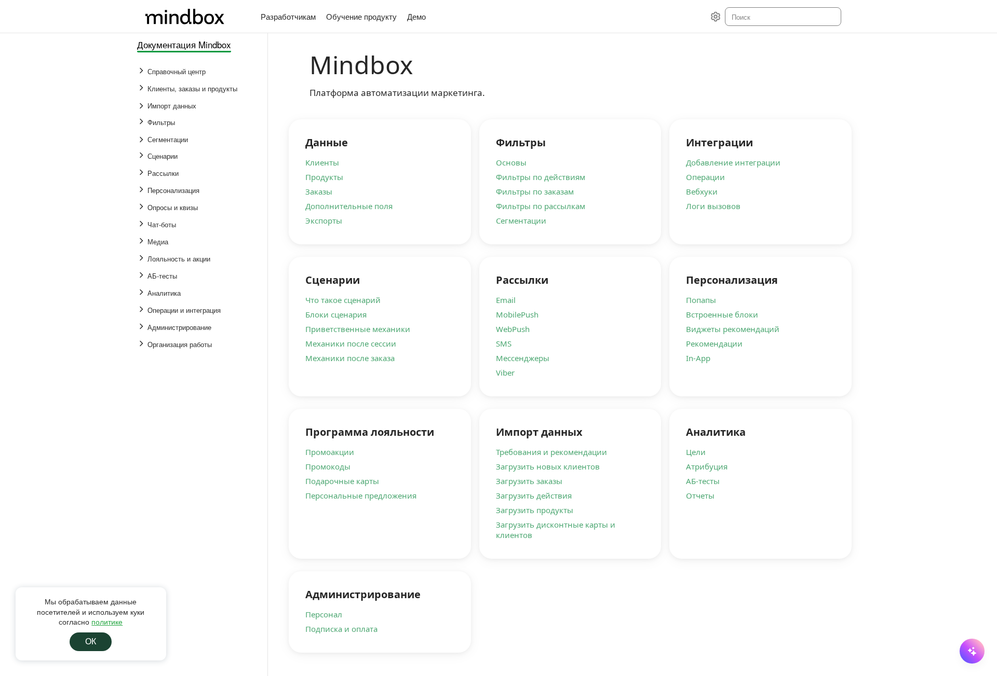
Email (506, 300)
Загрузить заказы (529, 481)
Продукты (324, 177)
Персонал (323, 614)
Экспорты (323, 220)
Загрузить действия (534, 495)
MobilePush (517, 314)
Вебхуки (702, 191)
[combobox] (782, 16)
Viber (505, 372)
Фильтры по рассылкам (540, 206)
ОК (90, 641)
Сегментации (521, 220)
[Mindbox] (194, 16)
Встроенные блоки (722, 314)
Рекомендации (714, 343)
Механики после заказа (350, 358)
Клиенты (322, 162)
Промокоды (328, 466)
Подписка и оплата (341, 629)
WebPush (513, 329)
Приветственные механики (357, 329)
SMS (503, 343)
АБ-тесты (703, 481)
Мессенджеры (522, 358)
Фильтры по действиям (540, 177)
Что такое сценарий (343, 300)
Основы (511, 162)
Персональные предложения (360, 495)
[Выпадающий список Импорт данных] (142, 106)
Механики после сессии (350, 343)
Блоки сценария (336, 314)
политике (107, 621)
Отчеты (700, 495)
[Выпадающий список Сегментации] (142, 139)
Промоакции (329, 452)
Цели (696, 452)
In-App (698, 358)
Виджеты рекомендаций (732, 329)
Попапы (701, 300)
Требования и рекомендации (551, 452)
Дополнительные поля (349, 206)
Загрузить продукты (534, 510)
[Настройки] (715, 16)
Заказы (318, 191)
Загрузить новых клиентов (548, 466)
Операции (705, 177)
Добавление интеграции (733, 162)
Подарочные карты (342, 481)
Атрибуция (706, 466)
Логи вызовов (713, 206)
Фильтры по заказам (535, 191)
